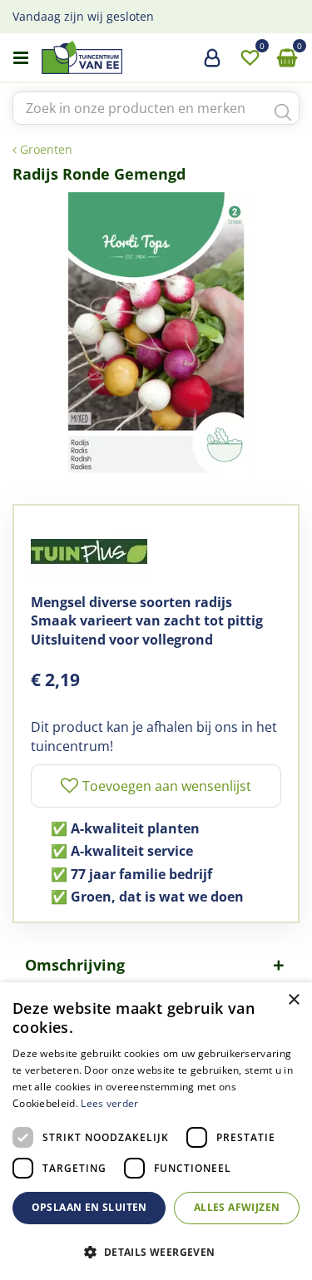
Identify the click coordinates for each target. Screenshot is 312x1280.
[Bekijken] (287, 58)
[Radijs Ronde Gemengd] (156, 335)
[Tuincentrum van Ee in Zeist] (132, 57)
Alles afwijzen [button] (237, 1207)
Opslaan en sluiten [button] (89, 1207)
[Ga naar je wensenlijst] (249, 58)
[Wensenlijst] (249, 58)
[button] (156, 1251)
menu (20, 58)
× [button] (293, 1000)
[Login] (212, 64)
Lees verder (109, 1103)
